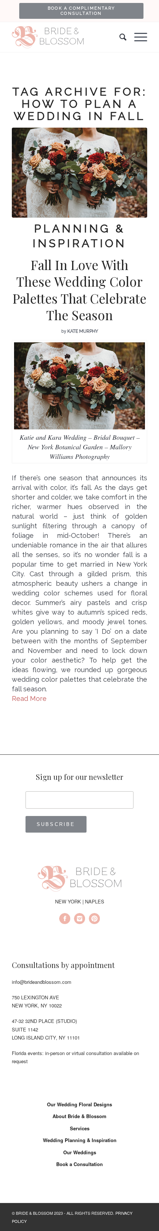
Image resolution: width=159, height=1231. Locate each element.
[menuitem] (81, 11)
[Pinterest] (94, 919)
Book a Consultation (79, 1164)
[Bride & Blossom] (79, 880)
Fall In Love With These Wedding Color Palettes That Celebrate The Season (79, 290)
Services (79, 1128)
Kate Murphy (82, 331)
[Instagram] (79, 919)
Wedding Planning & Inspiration (79, 1140)
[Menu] (137, 37)
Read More (29, 698)
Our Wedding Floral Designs (79, 1104)
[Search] (119, 37)
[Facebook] (64, 919)
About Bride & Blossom (79, 1116)
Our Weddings (79, 1152)
